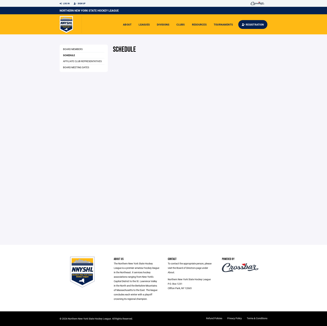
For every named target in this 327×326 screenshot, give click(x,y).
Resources (199, 24)
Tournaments (223, 24)
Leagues (144, 24)
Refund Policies (214, 318)
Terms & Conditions (257, 318)
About (127, 24)
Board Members (73, 49)
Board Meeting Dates (76, 67)
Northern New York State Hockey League (89, 10)
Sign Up (81, 3)
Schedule (69, 55)
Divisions (163, 24)
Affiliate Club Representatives (82, 61)
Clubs (180, 24)
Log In (66, 3)
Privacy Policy (234, 318)
